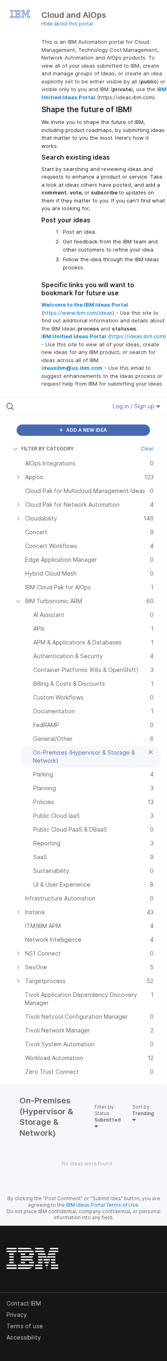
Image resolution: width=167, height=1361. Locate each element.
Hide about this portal (67, 24)
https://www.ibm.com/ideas (78, 312)
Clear (147, 449)
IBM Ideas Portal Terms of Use (102, 1205)
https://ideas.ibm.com (137, 336)
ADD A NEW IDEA (86, 430)
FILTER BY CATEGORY (47, 449)
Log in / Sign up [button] (134, 406)
